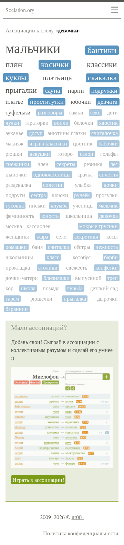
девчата (107, 101)
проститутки (47, 101)
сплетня (108, 174)
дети (112, 112)
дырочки (107, 298)
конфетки (106, 267)
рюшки (14, 154)
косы (112, 236)
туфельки (18, 112)
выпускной (88, 278)
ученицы (83, 205)
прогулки (107, 195)
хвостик (108, 123)
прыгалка (75, 298)
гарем (12, 298)
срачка (85, 174)
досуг (35, 133)
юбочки (81, 101)
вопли (61, 123)
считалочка (104, 133)
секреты (65, 164)
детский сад (104, 288)
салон (86, 154)
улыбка (83, 185)
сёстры (82, 247)
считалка (58, 247)
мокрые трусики (98, 226)
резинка (93, 164)
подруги (15, 195)
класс (52, 257)
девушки (40, 154)
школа (28, 288)
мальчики (33, 48)
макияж (14, 143)
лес (114, 164)
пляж (14, 64)
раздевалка (18, 185)
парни (76, 90)
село (61, 236)
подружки (104, 90)
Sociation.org (20, 10)
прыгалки (21, 90)
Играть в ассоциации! (38, 479)
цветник (83, 143)
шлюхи (60, 195)
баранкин (17, 309)
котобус (82, 257)
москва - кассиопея (28, 226)
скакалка (102, 77)
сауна (52, 90)
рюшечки (41, 298)
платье (14, 101)
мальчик (108, 205)
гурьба (75, 288)
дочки (111, 185)
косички (55, 64)
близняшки (56, 278)
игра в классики (48, 143)
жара (42, 236)
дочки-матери (22, 278)
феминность (20, 216)
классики (102, 64)
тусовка (15, 205)
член (43, 164)
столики (48, 267)
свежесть (76, 267)
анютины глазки (67, 133)
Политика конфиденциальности (80, 533)
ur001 (78, 517)
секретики (86, 236)
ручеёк (82, 195)
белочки (83, 123)
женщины (17, 236)
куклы (16, 77)
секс (95, 112)
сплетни (52, 185)
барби (111, 257)
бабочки (108, 143)
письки (37, 205)
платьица (57, 77)
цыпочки (16, 174)
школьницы (19, 257)
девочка (108, 216)
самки (76, 112)
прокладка (18, 267)
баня (37, 247)
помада (51, 288)
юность (50, 216)
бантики (101, 50)
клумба (59, 205)
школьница (79, 216)
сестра (38, 195)
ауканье (14, 133)
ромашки (16, 247)
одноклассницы (52, 174)
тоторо (65, 154)
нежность (106, 247)
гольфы (109, 154)
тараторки (37, 123)
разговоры (50, 112)
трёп (112, 278)
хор (9, 288)
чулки (12, 123)
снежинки (17, 164)
